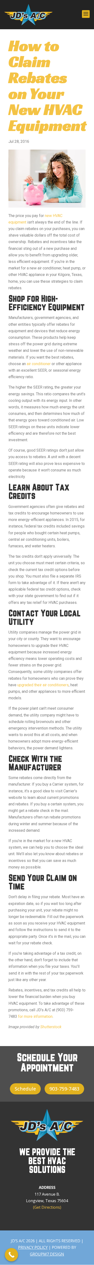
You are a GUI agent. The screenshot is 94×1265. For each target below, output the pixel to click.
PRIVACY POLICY (33, 1247)
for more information (35, 1016)
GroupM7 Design (47, 1254)
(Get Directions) (47, 1207)
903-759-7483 (64, 1088)
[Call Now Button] (11, 1254)
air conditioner (39, 363)
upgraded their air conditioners (43, 685)
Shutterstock (50, 1027)
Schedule (25, 1088)
